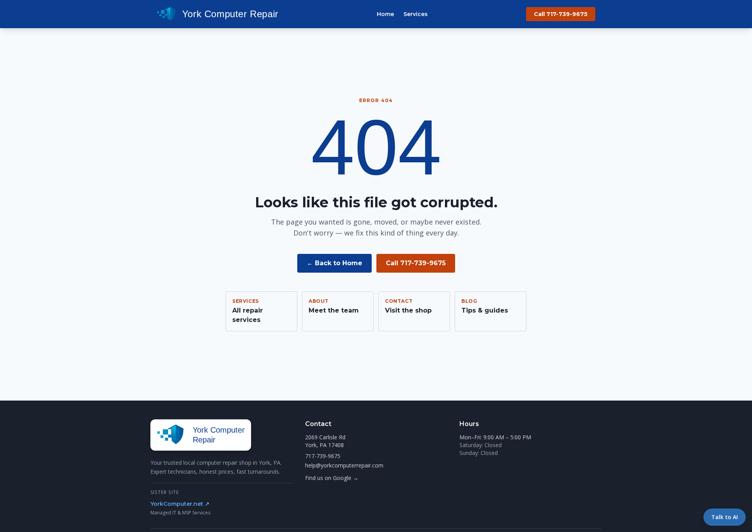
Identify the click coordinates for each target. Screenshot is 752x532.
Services (415, 14)
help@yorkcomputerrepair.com (344, 465)
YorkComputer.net (180, 503)
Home (385, 14)
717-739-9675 (322, 456)
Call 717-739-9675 (561, 14)
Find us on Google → (331, 478)
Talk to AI (724, 517)
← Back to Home (334, 263)
